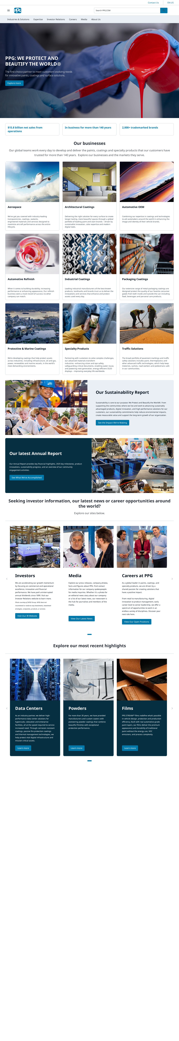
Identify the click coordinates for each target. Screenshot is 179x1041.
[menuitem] (18, 19)
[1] (89, 634)
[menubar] (54, 19)
